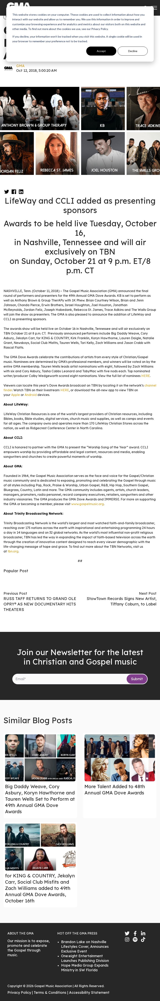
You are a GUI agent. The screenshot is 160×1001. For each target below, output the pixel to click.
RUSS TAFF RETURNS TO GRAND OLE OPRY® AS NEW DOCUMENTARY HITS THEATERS (40, 604)
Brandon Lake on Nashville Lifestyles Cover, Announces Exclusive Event (85, 946)
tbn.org (13, 551)
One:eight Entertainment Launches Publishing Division (85, 958)
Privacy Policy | (20, 992)
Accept (101, 51)
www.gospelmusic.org (87, 504)
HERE (145, 376)
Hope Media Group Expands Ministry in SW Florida (84, 967)
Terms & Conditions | (51, 992)
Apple (15, 395)
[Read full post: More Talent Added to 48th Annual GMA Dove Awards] (119, 757)
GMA (20, 66)
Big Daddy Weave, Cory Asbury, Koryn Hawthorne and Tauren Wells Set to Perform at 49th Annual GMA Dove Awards (40, 798)
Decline (132, 51)
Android (31, 395)
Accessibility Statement (89, 992)
